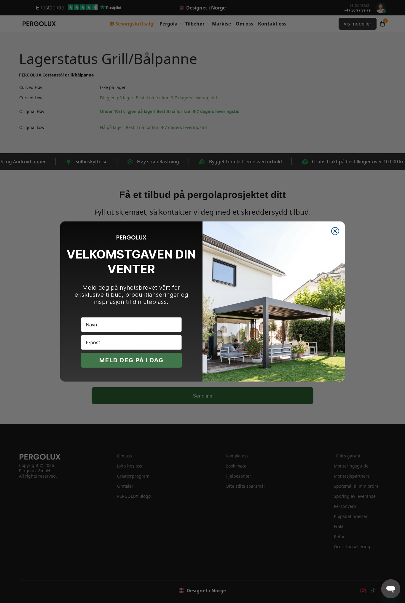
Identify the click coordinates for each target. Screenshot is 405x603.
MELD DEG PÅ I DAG (131, 360)
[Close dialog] (335, 231)
